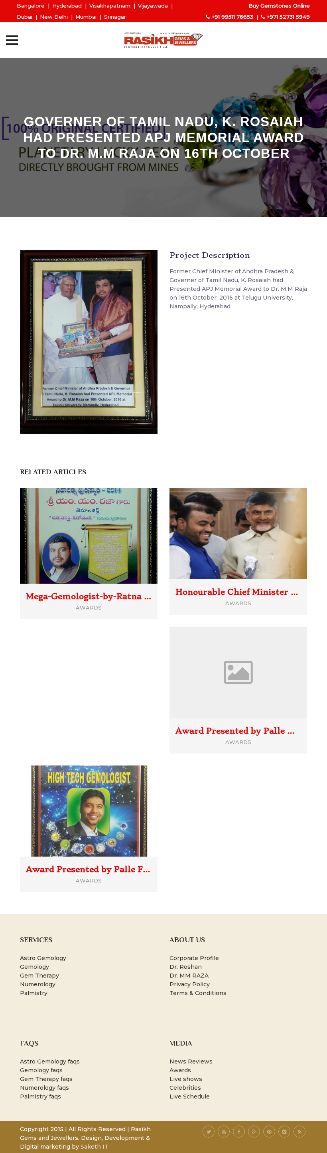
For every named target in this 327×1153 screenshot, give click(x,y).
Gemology (34, 966)
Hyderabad (67, 5)
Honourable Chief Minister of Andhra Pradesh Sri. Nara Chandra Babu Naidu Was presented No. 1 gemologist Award (238, 592)
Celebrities (185, 1087)
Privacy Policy (189, 984)
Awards (180, 1070)
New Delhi (54, 17)
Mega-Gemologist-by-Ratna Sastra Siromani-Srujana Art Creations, (89, 596)
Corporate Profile (194, 958)
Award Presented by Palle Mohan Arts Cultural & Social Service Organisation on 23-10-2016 (238, 731)
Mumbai (86, 17)
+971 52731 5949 (288, 17)
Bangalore (31, 5)
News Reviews (191, 1061)
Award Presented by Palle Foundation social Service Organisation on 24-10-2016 (89, 869)
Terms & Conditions (198, 993)
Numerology (37, 984)
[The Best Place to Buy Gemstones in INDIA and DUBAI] (163, 40)
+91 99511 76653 (232, 17)
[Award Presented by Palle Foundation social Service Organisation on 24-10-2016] (100, 798)
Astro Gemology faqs (50, 1061)
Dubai (24, 17)
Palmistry (33, 993)
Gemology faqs (41, 1070)
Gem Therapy (39, 975)
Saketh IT (94, 1146)
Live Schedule (189, 1096)
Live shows (185, 1079)
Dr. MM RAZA (189, 975)
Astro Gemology (43, 958)
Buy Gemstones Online (279, 5)
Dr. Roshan (185, 966)
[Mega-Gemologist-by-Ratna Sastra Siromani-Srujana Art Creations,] (100, 523)
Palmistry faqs (40, 1096)
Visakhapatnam (109, 5)
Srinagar (115, 17)
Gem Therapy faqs (46, 1079)
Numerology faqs (44, 1087)
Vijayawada (153, 5)
